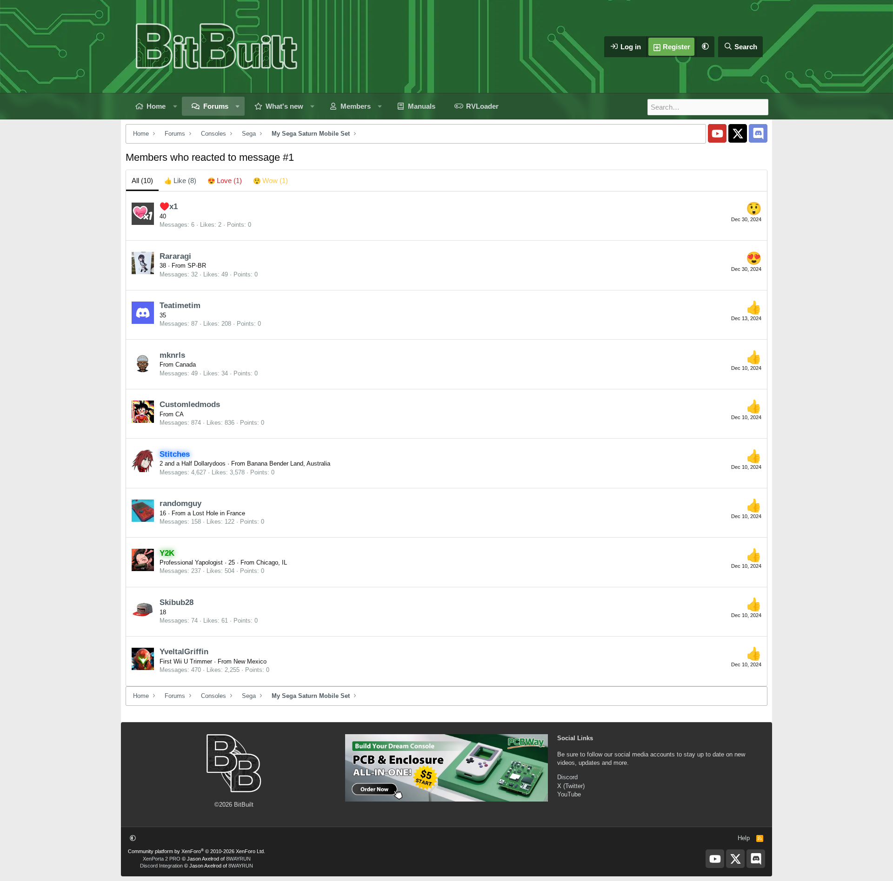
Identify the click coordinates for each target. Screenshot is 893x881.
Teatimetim (180, 305)
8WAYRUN (238, 858)
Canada (185, 364)
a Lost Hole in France (216, 513)
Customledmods (190, 404)
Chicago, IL (271, 562)
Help (744, 838)
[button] (705, 46)
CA (179, 414)
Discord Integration (161, 865)
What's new (284, 106)
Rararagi (175, 256)
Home (156, 106)
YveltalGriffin (184, 651)
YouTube (569, 794)
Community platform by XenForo (196, 851)
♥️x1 (169, 206)
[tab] (180, 180)
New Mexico (250, 661)
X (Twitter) (571, 785)
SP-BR (196, 265)
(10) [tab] (142, 180)
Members (355, 106)
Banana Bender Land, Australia (288, 463)
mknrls (172, 355)
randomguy (180, 503)
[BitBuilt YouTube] (717, 133)
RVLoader (482, 106)
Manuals (421, 106)
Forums (215, 106)
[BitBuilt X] (737, 133)
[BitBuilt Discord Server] (758, 133)
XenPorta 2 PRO (161, 858)
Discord (567, 777)
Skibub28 (176, 602)
